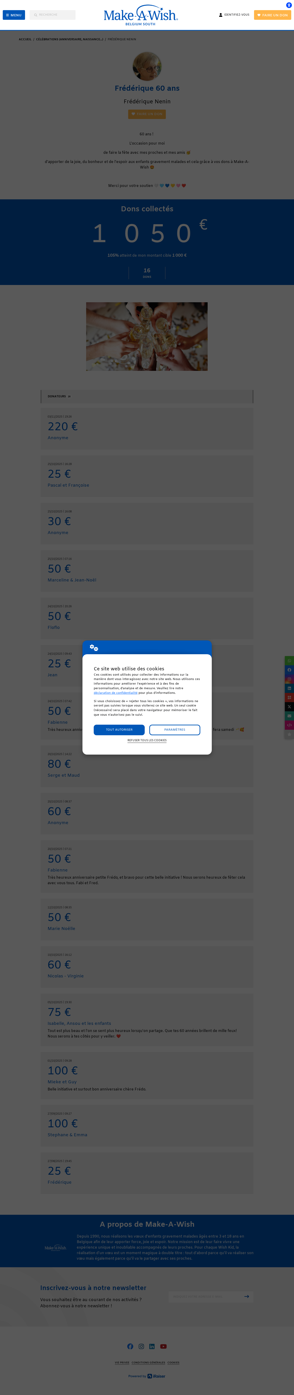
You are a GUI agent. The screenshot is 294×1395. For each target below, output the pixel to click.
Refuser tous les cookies (147, 740)
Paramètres (174, 730)
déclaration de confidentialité (116, 693)
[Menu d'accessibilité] (289, 5)
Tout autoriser (119, 730)
